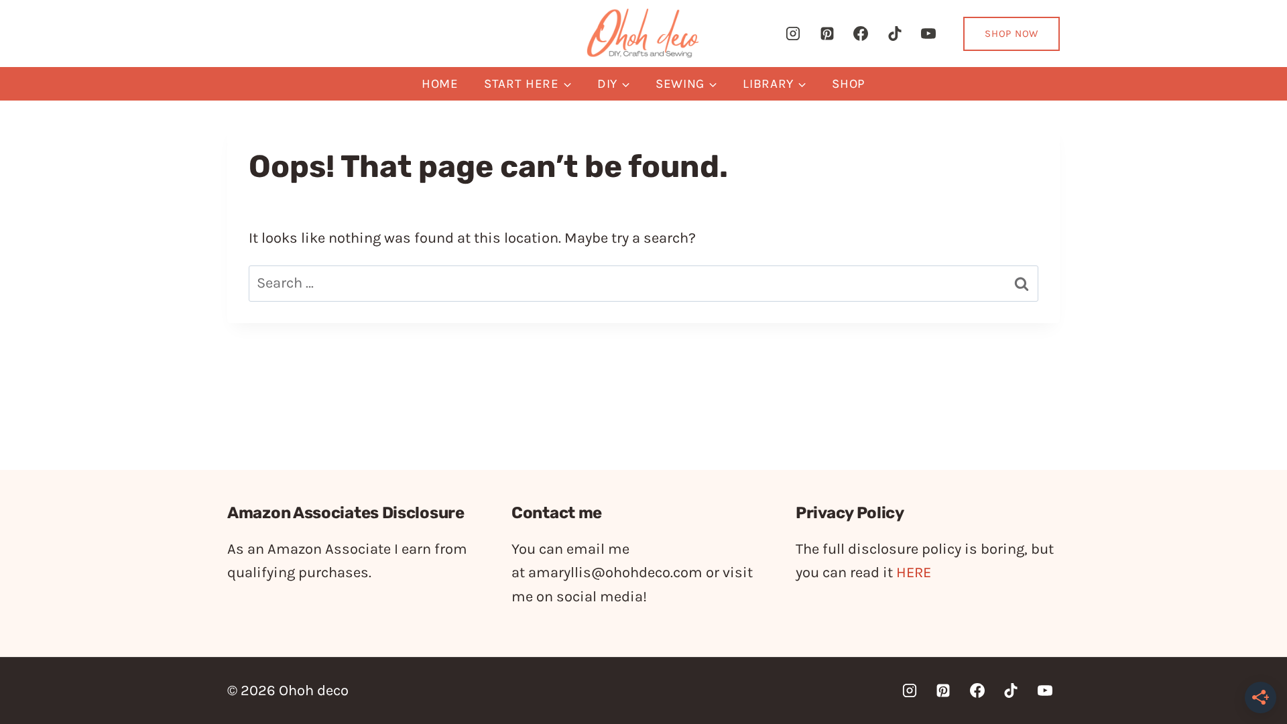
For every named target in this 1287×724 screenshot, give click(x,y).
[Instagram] (793, 33)
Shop (848, 83)
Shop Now (1011, 33)
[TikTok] (895, 33)
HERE (913, 572)
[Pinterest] (827, 33)
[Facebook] (860, 33)
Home (440, 83)
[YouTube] (928, 33)
